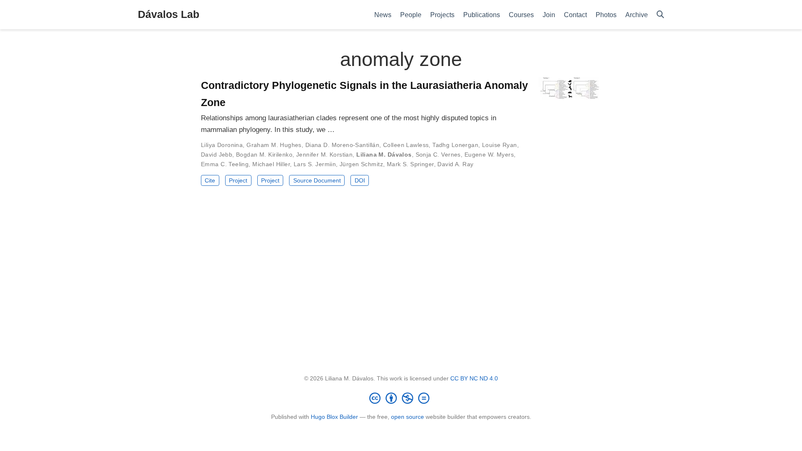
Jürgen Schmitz (361, 164)
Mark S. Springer (410, 164)
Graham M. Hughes (274, 145)
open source (407, 416)
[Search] (660, 15)
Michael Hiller (271, 164)
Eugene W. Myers (489, 154)
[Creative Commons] (401, 398)
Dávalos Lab (168, 14)
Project (238, 180)
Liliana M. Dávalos (384, 154)
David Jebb (216, 154)
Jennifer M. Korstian (324, 154)
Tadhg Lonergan (455, 145)
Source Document (317, 180)
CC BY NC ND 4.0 (474, 378)
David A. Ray (455, 164)
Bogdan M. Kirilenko (264, 154)
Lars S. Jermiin (315, 164)
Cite (210, 180)
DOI (360, 180)
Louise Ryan (499, 145)
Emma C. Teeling (225, 164)
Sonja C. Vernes (438, 154)
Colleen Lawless (406, 145)
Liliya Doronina (222, 145)
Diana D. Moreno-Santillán (342, 145)
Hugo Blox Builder (334, 416)
